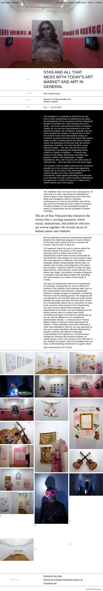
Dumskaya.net (50, 583)
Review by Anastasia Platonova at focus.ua (63, 580)
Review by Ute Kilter (53, 576)
